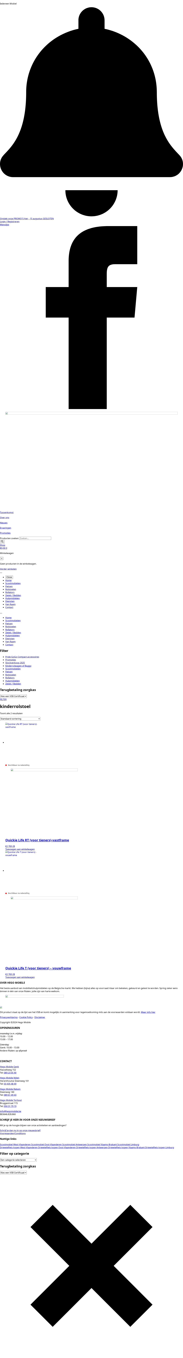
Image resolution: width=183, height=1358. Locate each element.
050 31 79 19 (10, 1106)
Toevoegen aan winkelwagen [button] (20, 849)
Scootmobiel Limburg (128, 1144)
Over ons (4, 517)
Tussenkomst (7, 512)
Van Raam (10, 604)
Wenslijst (4, 224)
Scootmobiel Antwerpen (74, 1144)
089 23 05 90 (10, 1072)
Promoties (5, 532)
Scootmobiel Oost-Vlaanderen (46, 1144)
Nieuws (4, 522)
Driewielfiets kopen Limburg (159, 1147)
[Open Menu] (1, 572)
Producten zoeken (9, 538)
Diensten (9, 601)
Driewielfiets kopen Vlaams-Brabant (126, 1147)
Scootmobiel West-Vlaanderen (15, 1144)
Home (8, 580)
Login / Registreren (9, 221)
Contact (9, 607)
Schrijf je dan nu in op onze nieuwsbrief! (20, 1130)
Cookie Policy (26, 1017)
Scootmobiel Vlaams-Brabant (102, 1144)
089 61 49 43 (10, 1094)
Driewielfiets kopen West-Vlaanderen (19, 1147)
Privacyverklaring (9, 1017)
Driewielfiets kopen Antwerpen (92, 1147)
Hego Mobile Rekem (10, 1089)
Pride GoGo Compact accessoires (22, 656)
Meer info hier (148, 1012)
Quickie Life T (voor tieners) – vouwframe (38, 968)
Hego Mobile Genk (9, 1066)
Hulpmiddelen (12, 598)
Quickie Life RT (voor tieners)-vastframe (37, 840)
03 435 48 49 (10, 1083)
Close (9, 577)
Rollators (9, 592)
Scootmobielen (13, 583)
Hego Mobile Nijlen (9, 1077)
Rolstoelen (10, 589)
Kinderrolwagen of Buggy (18, 665)
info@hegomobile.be (10, 1111)
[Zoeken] (2, 542)
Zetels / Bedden (13, 595)
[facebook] (91, 408)
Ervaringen (5, 527)
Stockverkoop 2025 (15, 662)
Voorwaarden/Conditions (13, 1133)
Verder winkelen (8, 568)
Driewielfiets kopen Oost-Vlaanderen (57, 1147)
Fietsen (9, 586)
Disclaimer (39, 1017)
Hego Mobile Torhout (11, 1100)
